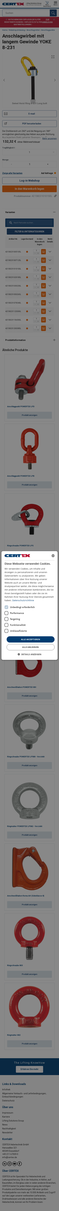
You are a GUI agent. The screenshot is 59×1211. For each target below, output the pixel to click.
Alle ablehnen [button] (30, 647)
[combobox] (52, 555)
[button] (29, 654)
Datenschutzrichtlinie (23, 600)
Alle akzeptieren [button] (30, 639)
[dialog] (30, 605)
